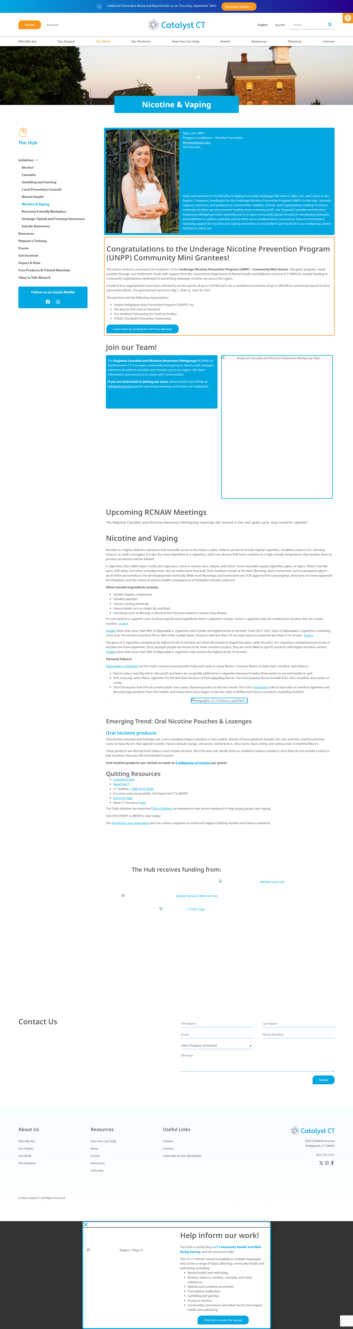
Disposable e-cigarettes (122, 666)
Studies (111, 631)
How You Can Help (185, 41)
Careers (168, 1141)
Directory (295, 41)
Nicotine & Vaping (35, 204)
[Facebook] (48, 301)
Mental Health (33, 196)
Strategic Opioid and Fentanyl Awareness (53, 218)
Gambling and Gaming (39, 182)
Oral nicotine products (131, 733)
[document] (176, 1275)
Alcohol (27, 167)
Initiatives (26, 160)
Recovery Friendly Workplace (44, 211)
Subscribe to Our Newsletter (182, 1156)
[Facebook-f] (332, 1163)
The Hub (27, 142)
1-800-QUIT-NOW (142, 789)
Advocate (53, 25)
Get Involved (28, 255)
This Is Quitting (161, 808)
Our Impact (66, 41)
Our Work (103, 41)
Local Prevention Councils (42, 189)
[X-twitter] (321, 1163)
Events (225, 41)
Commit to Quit (124, 779)
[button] (348, 18)
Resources (259, 41)
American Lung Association (131, 823)
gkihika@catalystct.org (123, 386)
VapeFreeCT (121, 784)
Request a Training (32, 241)
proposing (261, 687)
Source (123, 623)
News (94, 1148)
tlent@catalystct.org (196, 142)
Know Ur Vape (123, 798)
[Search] (330, 24)
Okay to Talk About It (34, 277)
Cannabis (29, 174)
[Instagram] (58, 301)
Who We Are (27, 41)
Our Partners (141, 41)
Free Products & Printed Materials (44, 270)
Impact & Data (29, 263)
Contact (329, 41)
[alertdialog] (176, 6)
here (143, 802)
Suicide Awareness (36, 226)
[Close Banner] (349, 6)
